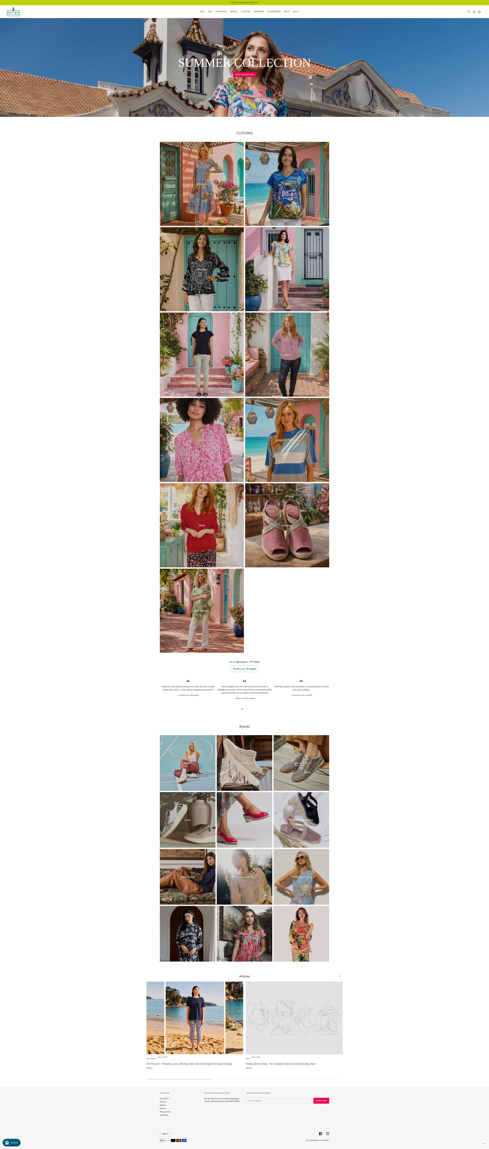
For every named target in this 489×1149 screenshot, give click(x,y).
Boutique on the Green (320, 1140)
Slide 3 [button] (247, 709)
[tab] (242, 709)
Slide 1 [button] (242, 709)
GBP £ (165, 1133)
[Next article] (340, 976)
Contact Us (164, 1098)
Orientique (164, 1115)
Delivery (163, 1105)
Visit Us (163, 1108)
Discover (149, 1068)
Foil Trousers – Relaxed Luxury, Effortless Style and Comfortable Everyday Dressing (189, 1063)
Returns (163, 1101)
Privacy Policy (165, 1111)
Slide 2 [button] (244, 709)
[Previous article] (334, 976)
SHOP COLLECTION (244, 74)
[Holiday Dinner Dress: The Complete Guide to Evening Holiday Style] (294, 1018)
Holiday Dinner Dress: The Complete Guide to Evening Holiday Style (280, 1063)
